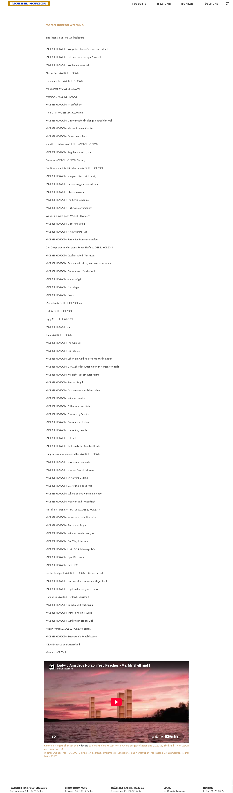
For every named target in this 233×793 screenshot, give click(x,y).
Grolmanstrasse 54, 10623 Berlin (28, 789)
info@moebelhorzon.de (175, 789)
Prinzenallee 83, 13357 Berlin (127, 789)
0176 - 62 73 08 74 (213, 790)
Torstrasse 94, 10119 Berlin (78, 789)
